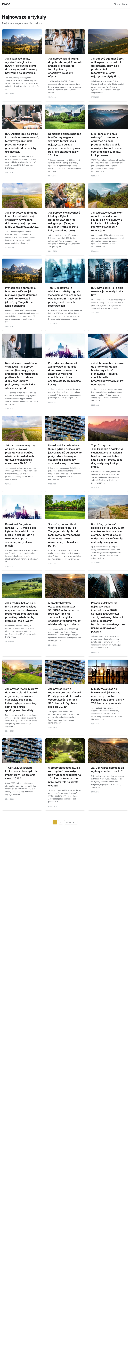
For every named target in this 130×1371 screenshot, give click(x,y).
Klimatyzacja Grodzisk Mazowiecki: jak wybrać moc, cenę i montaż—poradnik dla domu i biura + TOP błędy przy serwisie (107, 696)
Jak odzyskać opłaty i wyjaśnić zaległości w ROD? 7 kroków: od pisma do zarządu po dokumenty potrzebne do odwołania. (21, 65)
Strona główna (121, 4)
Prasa (6, 4)
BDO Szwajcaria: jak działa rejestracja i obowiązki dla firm (107, 291)
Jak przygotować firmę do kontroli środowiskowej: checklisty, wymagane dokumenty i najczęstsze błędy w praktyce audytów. (22, 219)
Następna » (71, 822)
